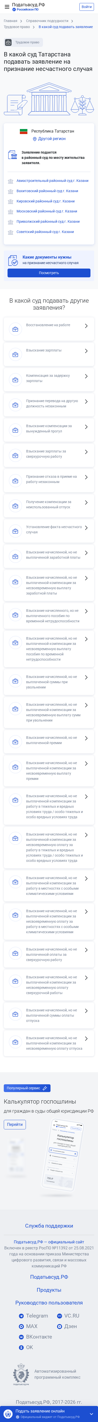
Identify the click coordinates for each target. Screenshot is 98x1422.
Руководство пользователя (49, 1303)
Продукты (49, 1290)
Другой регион (51, 138)
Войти (87, 7)
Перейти (15, 1124)
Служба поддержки (49, 1226)
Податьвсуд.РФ (28, 6)
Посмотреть (49, 273)
